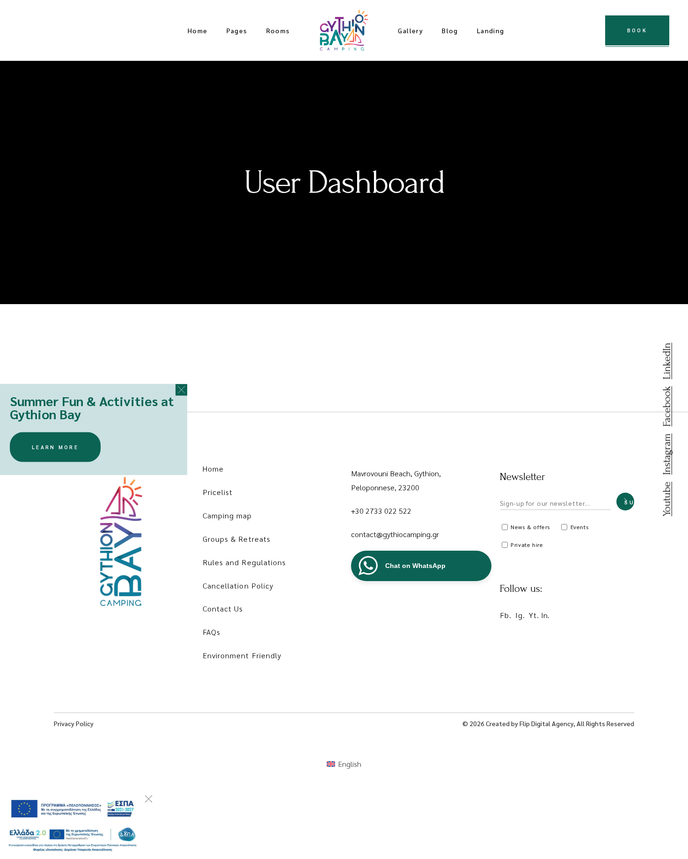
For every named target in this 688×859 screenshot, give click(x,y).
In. (545, 615)
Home (213, 468)
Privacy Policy (74, 723)
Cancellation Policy (238, 585)
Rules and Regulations (244, 562)
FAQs (211, 632)
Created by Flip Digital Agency (529, 723)
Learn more (55, 447)
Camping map (227, 515)
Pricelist (218, 492)
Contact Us (223, 608)
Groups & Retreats (237, 539)
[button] (181, 390)
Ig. (520, 615)
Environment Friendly (242, 655)
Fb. (506, 615)
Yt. (534, 615)
